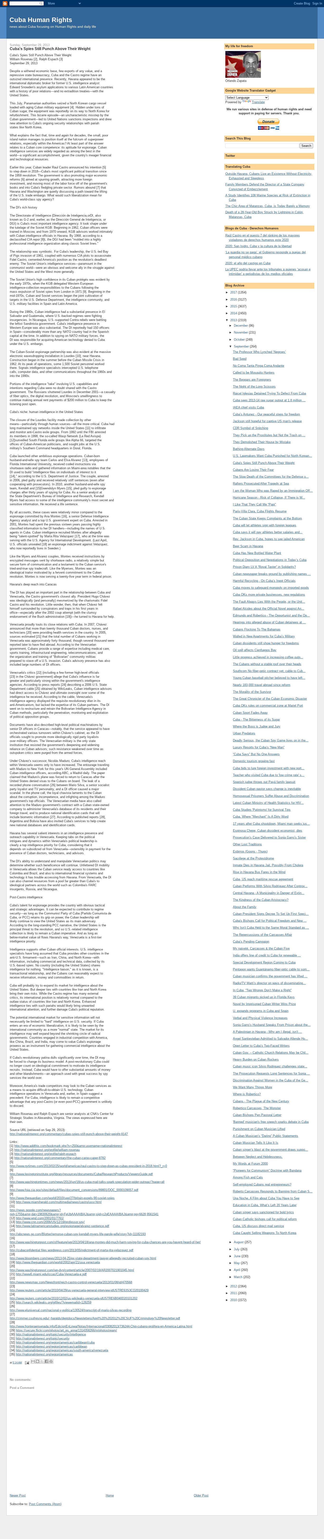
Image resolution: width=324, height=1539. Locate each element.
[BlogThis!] (37, 1361)
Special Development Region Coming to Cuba (264, 962)
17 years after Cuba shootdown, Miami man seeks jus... (271, 823)
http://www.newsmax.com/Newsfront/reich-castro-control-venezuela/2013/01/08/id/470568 (71, 1282)
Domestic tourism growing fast (254, 761)
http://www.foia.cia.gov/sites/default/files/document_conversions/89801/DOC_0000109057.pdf (74, 1190)
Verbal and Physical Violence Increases (260, 1018)
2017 (234, 292)
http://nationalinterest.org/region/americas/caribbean (51, 1346)
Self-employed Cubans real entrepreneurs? (262, 1184)
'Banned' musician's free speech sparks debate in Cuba (271, 1122)
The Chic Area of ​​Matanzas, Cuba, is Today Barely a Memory (267, 206)
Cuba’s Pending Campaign (251, 941)
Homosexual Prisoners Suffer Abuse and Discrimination (271, 796)
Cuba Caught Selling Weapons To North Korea (264, 1233)
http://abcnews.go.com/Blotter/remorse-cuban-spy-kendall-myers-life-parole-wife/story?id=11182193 (78, 1234)
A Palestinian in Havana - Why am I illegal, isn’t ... (267, 1032)
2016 (234, 299)
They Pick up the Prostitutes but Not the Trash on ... (269, 435)
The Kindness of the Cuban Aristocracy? (260, 900)
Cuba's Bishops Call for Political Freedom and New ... (269, 920)
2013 (234, 320)
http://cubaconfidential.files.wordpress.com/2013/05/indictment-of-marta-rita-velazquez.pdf (71, 1250)
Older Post (201, 1495)
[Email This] (33, 1361)
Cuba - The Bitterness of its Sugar (256, 719)
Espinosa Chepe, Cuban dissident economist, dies (267, 830)
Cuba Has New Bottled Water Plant (257, 553)
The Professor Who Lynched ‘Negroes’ (259, 352)
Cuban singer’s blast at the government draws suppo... (270, 1149)
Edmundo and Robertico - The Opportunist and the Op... (271, 615)
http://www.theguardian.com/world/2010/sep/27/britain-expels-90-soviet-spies (62, 1198)
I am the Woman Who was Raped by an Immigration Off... (273, 490)
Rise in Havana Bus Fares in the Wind (259, 872)
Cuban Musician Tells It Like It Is (255, 1143)
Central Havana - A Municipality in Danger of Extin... (268, 893)
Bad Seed (239, 359)
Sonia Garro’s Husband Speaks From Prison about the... (271, 1025)
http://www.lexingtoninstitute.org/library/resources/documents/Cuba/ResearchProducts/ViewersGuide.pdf (81, 1174)
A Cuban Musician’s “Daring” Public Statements (265, 1136)
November (241, 332)
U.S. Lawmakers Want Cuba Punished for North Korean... (272, 456)
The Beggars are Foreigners (252, 379)
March (238, 1277)
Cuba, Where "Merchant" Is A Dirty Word (260, 816)
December (241, 325)
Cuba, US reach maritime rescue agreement (263, 879)
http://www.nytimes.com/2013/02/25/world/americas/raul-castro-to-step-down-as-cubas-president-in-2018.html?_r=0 (88, 1166)
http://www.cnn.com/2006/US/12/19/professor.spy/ (50, 1222)
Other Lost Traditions (247, 844)
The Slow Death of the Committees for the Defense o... (271, 476)
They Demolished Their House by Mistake (262, 442)
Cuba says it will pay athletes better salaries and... (267, 532)
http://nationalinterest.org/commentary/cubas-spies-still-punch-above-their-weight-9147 (69, 1134)
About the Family (244, 907)
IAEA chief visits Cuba (248, 407)
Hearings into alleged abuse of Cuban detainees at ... (269, 622)
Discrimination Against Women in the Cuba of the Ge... (270, 1080)
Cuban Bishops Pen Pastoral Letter (257, 1115)
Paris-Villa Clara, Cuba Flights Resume (260, 511)
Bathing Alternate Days (248, 449)
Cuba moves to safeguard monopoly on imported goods (271, 587)
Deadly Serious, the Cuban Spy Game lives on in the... (270, 740)
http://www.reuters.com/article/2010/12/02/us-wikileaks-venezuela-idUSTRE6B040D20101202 (73, 1298)
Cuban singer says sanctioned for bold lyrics (263, 1212)
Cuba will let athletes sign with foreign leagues (264, 525)
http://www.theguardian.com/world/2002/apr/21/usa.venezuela (58, 1262)
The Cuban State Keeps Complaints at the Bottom (267, 518)
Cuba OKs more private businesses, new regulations (269, 594)
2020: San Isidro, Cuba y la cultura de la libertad (258, 246)
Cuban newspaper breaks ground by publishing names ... (272, 574)
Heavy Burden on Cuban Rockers (256, 1059)
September (242, 346)
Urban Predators (244, 733)
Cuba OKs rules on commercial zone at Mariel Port (268, 705)
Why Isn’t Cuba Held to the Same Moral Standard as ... (271, 927)
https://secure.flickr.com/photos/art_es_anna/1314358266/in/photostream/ (66, 1330)
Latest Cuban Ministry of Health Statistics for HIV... (268, 803)
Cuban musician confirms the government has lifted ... (270, 976)
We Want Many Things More (252, 1087)
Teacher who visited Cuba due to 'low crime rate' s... (268, 775)
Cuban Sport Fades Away (250, 712)
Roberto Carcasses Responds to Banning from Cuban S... (272, 1191)
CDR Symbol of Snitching (250, 428)
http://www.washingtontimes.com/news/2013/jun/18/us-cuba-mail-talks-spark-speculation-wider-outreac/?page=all (87, 1182)
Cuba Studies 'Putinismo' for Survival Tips (262, 809)
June (237, 1256)
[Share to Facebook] (46, 1361)
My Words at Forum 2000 (250, 1163)
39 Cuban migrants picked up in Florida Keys (264, 997)
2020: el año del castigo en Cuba (247, 263)
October (240, 339)
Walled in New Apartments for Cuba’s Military (264, 636)
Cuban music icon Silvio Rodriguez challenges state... (270, 1066)
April (237, 1270)
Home (110, 1495)
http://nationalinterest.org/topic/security (42, 1338)
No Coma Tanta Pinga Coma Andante (258, 365)
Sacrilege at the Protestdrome (253, 858)
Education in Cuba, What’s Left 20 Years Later (264, 1205)
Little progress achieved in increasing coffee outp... (268, 657)
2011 (234, 1293)
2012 (234, 1286)
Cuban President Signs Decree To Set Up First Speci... (271, 914)
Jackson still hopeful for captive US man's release (267, 421)
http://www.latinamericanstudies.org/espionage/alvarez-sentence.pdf (62, 1226)
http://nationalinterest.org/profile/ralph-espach (45, 1154)
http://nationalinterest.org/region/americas (44, 1354)
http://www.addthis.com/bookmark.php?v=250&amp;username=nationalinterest (68, 1146)
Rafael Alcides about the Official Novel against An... (268, 608)
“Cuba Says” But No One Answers (256, 754)
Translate (258, 102)
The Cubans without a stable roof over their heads (267, 664)
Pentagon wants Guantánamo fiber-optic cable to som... (271, 969)
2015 (234, 306)
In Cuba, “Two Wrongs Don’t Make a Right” (262, 990)
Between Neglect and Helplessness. (257, 1157)
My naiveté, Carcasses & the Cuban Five (261, 948)
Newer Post (18, 1495)
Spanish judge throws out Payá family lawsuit (264, 782)
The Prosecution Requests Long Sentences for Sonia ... (271, 1073)
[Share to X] (42, 1361)
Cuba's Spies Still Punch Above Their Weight (264, 463)
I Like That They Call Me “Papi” (254, 504)
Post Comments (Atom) (45, 1504)
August (239, 1242)
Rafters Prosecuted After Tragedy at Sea (261, 483)
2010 (234, 1300)
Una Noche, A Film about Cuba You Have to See (266, 1198)
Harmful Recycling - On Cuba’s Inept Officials (264, 581)
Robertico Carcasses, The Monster (257, 1108)
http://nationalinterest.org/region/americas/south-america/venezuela (62, 1350)
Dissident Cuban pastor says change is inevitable (267, 789)
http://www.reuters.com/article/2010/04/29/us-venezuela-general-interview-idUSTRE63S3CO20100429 (79, 1290)
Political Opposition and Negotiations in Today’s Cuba (269, 560)
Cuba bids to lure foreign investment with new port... (268, 768)
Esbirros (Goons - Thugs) (250, 851)
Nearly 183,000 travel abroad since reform (261, 685)
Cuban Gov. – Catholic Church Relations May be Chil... (270, 1052)
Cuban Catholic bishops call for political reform (265, 1219)
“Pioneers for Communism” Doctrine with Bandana (267, 1170)
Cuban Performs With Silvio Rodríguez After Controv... (270, 886)
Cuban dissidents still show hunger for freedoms (266, 643)
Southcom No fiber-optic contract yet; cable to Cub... (269, 671)
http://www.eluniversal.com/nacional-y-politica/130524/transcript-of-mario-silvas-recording (70, 1310)
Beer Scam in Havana (248, 546)
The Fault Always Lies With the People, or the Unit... (269, 601)
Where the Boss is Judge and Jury (256, 726)
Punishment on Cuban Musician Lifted (259, 1129)
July (237, 1249)
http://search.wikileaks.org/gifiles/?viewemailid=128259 (53, 1302)
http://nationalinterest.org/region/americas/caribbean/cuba (55, 1342)
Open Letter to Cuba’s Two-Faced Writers (261, 1046)
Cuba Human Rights (40, 19)
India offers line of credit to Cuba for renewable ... (267, 955)
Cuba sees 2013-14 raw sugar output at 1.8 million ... (269, 400)
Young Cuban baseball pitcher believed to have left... (269, 678)
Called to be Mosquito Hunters (253, 372)
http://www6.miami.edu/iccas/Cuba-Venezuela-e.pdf (51, 1274)
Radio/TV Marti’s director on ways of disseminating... (269, 983)
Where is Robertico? (247, 1094)
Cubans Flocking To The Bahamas (256, 629)
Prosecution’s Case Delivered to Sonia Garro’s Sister (269, 837)
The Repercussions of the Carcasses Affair (262, 934)
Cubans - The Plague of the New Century (261, 1101)
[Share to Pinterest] (51, 1361)
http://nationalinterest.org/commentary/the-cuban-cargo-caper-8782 (60, 1158)
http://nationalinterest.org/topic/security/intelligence (51, 1334)
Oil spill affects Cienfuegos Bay (254, 650)
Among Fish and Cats (248, 1177)
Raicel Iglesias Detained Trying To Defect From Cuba (269, 393)
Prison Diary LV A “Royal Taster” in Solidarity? (264, 567)
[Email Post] (27, 1362)
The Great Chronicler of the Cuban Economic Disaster (270, 698)
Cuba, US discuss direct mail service (258, 1226)
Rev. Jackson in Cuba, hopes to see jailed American (269, 539)
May (237, 1263)
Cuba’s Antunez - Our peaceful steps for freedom (266, 414)
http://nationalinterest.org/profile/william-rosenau (47, 1150)
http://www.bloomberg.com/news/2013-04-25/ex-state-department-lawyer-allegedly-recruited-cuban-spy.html (83, 1258)
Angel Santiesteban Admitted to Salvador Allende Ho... (270, 1038)
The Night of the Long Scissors (254, 386)
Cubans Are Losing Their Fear (253, 470)
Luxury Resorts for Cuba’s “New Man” (258, 747)
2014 (234, 313)
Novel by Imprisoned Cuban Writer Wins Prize (264, 1004)
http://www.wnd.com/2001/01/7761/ (40, 1218)
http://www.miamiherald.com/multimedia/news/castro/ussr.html (59, 1202)
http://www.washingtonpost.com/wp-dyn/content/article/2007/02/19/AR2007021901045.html (72, 1270)
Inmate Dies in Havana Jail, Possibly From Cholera (268, 865)
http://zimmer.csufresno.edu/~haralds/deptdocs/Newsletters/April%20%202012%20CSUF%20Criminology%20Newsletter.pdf (95, 1318)
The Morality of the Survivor (252, 692)
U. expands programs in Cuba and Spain (260, 1011)
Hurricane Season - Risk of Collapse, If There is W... (269, 497)
